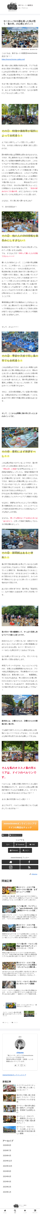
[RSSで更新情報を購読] (29, 867)
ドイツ (6, 835)
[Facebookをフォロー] (29, 862)
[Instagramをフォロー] (11, 867)
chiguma (20, 1052)
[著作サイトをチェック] (11, 862)
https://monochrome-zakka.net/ (13, 59)
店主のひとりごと (16, 835)
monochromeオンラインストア (14, 1075)
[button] (26, 850)
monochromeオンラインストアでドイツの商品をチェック (20, 825)
